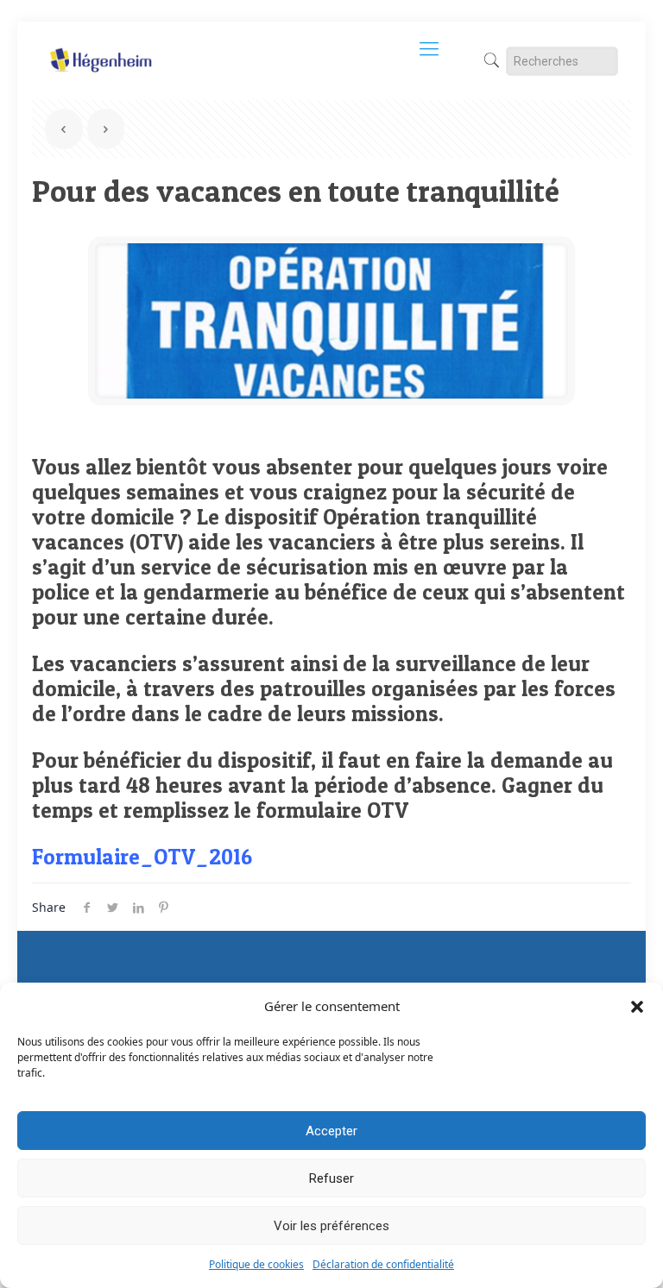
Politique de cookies (256, 1264)
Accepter (331, 1131)
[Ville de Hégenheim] (100, 47)
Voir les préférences (331, 1226)
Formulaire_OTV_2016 (142, 857)
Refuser (331, 1178)
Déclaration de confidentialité (383, 1264)
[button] (637, 1006)
